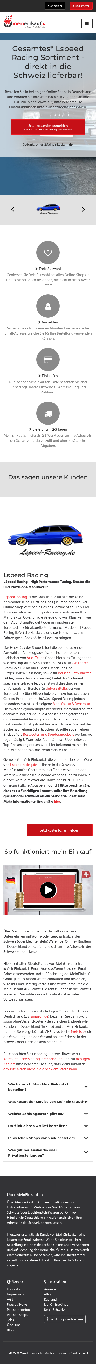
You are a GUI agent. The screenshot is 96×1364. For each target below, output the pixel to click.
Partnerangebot (18, 1309)
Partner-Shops (17, 1315)
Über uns (13, 1325)
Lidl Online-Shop (56, 1304)
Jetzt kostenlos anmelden (59, 830)
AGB (10, 1299)
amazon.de (39, 1016)
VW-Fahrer (80, 663)
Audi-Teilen (36, 657)
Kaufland (50, 1299)
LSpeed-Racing (15, 597)
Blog (10, 1330)
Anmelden (56, 5)
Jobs (10, 1320)
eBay (47, 1294)
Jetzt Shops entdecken (66, 1319)
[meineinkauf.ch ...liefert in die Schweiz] (24, 22)
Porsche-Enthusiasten (75, 673)
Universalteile (56, 688)
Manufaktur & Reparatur (71, 704)
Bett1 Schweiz (54, 1309)
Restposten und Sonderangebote (48, 734)
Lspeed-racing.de (24, 764)
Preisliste (78, 1031)
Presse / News (17, 1304)
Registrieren (82, 5)
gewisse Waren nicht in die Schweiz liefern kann (40, 1069)
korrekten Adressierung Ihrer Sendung (33, 1059)
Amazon (50, 1289)
